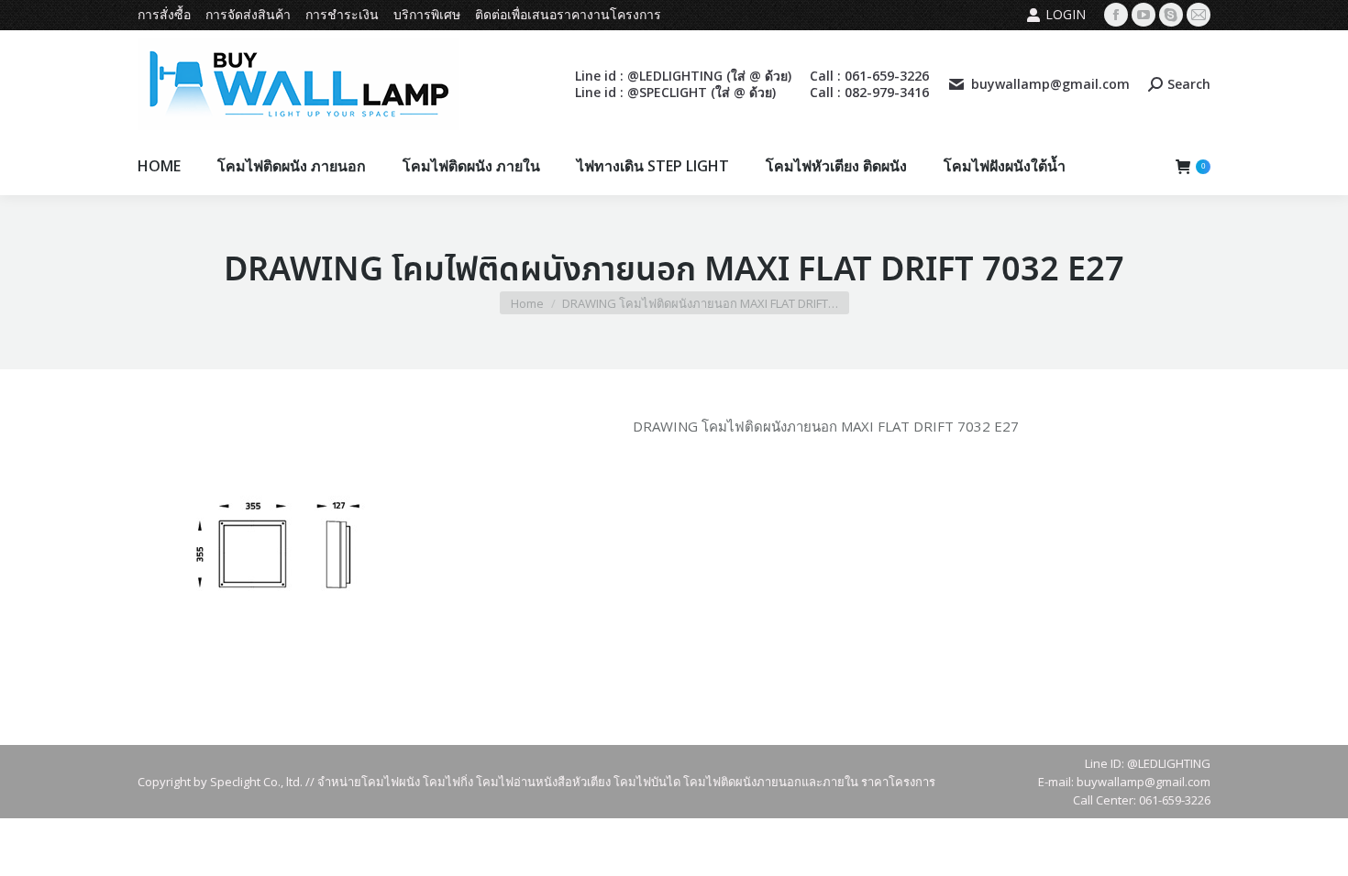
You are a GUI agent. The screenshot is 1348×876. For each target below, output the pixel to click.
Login (1065, 14)
